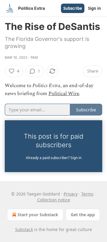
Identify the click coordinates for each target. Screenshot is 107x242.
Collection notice (53, 200)
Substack (24, 229)
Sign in (94, 8)
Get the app (83, 214)
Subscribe (72, 8)
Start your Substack (38, 214)
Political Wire (63, 93)
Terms (87, 194)
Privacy (71, 194)
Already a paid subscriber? (53, 157)
